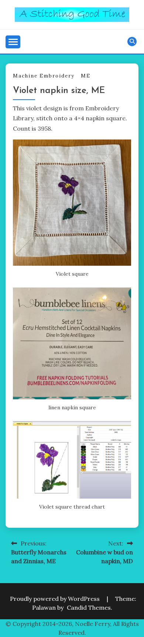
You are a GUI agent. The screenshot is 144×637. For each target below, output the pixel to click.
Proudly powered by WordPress (55, 598)
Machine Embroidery (44, 76)
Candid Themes (89, 607)
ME (85, 76)
